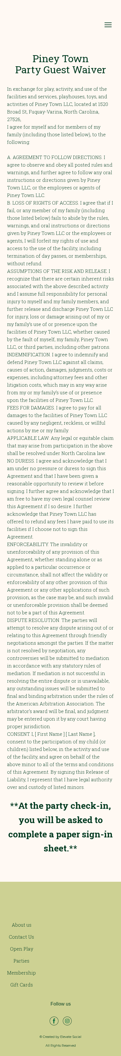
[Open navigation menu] (108, 25)
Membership (21, 973)
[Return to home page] (54, 25)
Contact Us (21, 937)
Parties (21, 961)
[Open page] (60, 904)
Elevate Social (70, 1037)
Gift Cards (21, 985)
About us (21, 925)
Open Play (21, 949)
